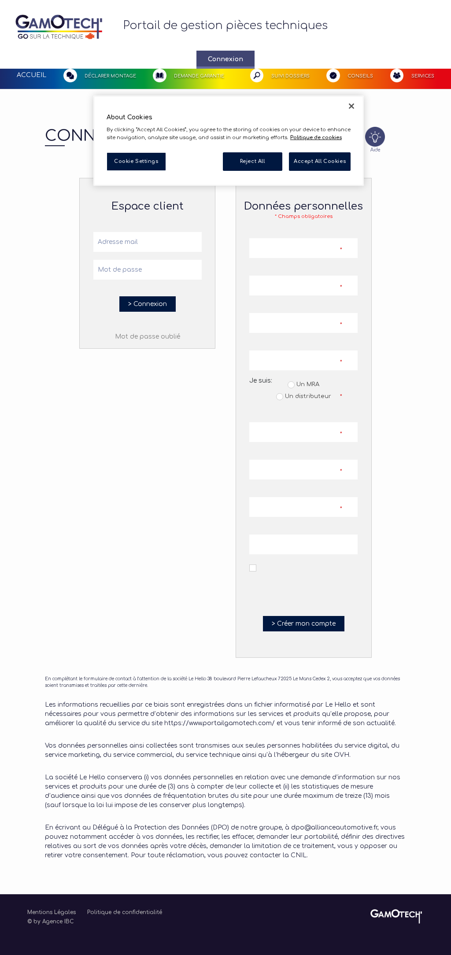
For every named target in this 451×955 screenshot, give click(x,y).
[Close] (351, 106)
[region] (228, 141)
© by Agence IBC (50, 921)
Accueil (31, 75)
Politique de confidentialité (124, 912)
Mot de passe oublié (147, 336)
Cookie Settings (136, 161)
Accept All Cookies (320, 161)
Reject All (252, 161)
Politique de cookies (316, 137)
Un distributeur (307, 396)
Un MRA (307, 384)
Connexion (225, 59)
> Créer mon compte (304, 623)
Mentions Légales (51, 912)
